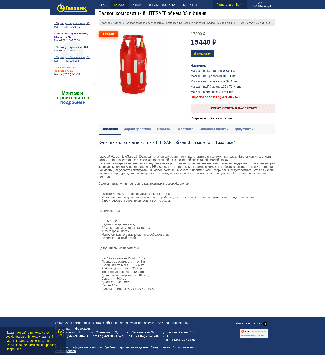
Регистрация (225, 4)
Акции (137, 5)
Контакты (190, 5)
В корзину (202, 53)
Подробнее (13, 349)
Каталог (119, 5)
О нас (102, 5)
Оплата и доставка (162, 5)
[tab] (110, 129)
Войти (240, 4)
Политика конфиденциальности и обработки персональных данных (102, 347)
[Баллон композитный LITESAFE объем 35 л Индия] (134, 66)
